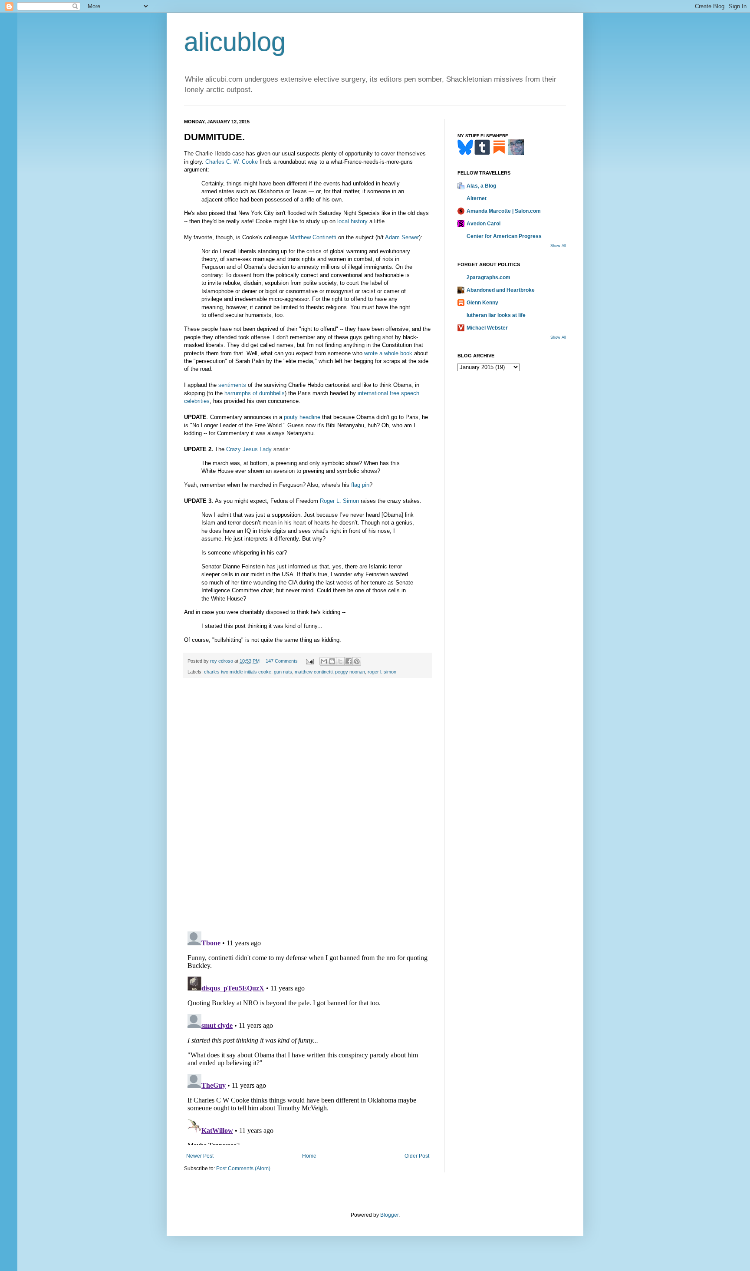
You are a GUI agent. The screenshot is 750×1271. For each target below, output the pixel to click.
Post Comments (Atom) (243, 1168)
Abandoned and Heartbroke (501, 290)
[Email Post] (309, 661)
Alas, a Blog (481, 186)
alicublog (235, 41)
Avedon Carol (483, 224)
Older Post (417, 1156)
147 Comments (282, 661)
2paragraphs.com (488, 277)
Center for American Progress (504, 236)
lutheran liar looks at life (496, 315)
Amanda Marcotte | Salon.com (504, 211)
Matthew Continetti (312, 237)
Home (309, 1156)
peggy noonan (350, 671)
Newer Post (200, 1156)
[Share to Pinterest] (356, 661)
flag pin (360, 485)
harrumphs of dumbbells (254, 393)
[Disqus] (307, 805)
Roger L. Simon (339, 501)
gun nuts (283, 671)
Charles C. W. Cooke (231, 161)
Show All (558, 246)
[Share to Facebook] (348, 661)
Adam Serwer (402, 237)
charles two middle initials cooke (237, 671)
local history (352, 221)
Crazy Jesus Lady (249, 449)
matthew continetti (313, 671)
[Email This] (323, 661)
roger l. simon (382, 671)
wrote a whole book (388, 353)
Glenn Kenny (482, 303)
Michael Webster (487, 328)
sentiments (232, 385)
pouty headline (302, 417)
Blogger (389, 1215)
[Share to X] (340, 661)
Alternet (477, 198)
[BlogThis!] (332, 661)
